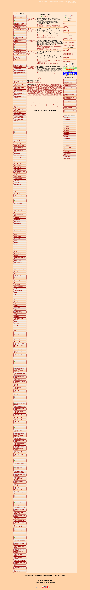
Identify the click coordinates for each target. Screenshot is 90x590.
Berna (38, 86)
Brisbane (43, 87)
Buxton (40, 88)
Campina (54, 88)
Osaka (28, 99)
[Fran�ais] (72, 17)
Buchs (50, 87)
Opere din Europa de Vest (68, 53)
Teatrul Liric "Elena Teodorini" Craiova (68, 83)
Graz (31, 93)
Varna (33, 106)
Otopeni (33, 99)
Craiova (36, 90)
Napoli (38, 98)
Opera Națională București (56, 35)
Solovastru (35, 104)
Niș (44, 98)
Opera (33, 10)
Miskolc (49, 97)
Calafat (51, 88)
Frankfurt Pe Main (30, 92)
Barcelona (36, 85)
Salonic (28, 102)
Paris (48, 99)
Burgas (30, 88)
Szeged (35, 105)
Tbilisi (55, 105)
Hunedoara (33, 94)
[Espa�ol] (70, 18)
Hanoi (44, 93)
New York (42, 98)
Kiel (31, 95)
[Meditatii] (70, 66)
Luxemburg (35, 96)
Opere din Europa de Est (68, 51)
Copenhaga (29, 90)
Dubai (57, 90)
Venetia (47, 106)
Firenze (55, 91)
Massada (32, 97)
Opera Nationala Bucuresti (69, 79)
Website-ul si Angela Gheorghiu (69, 42)
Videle (53, 106)
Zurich (42, 107)
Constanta (56, 89)
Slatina (60, 103)
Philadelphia (29, 100)
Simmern (52, 103)
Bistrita (43, 86)
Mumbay (28, 98)
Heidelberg (56, 93)
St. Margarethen (47, 104)
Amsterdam (41, 84)
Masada (28, 97)
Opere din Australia (67, 58)
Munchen (32, 98)
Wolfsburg (29, 107)
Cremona (40, 90)
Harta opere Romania (67, 31)
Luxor (38, 96)
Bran (61, 86)
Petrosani (56, 99)
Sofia (32, 104)
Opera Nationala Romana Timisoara (69, 95)
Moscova (61, 97)
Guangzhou (34, 93)
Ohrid (55, 98)
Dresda (54, 90)
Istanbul (46, 94)
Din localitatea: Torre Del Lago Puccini (44, 26)
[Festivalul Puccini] (45, 16)
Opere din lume (66, 50)
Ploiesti (44, 100)
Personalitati (52, 10)
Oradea (57, 98)
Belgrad (56, 85)
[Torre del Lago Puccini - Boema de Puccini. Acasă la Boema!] (32, 68)
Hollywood (29, 94)
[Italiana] (72, 15)
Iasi (36, 94)
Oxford (39, 99)
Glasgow (48, 92)
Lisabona (50, 95)
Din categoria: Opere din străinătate (44, 25)
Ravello (35, 101)
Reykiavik (48, 101)
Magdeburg (55, 96)
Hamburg (38, 93)
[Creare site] (72, 75)
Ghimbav (41, 92)
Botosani (55, 86)
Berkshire (32, 86)
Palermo (44, 99)
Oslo (31, 99)
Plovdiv (47, 100)
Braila (58, 86)
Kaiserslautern (59, 94)
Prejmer (57, 100)
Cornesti (33, 90)
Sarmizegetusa (57, 102)
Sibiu (42, 103)
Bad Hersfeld (56, 84)
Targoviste (43, 105)
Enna (45, 91)
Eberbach (33, 91)
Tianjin (61, 105)
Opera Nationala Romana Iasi (69, 92)
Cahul (46, 88)
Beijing (51, 85)
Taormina (39, 105)
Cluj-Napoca (47, 89)
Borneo (52, 86)
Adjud (38, 84)
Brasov (28, 87)
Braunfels (36, 87)
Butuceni (37, 88)
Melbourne (39, 97)
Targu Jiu (46, 105)
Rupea (54, 101)
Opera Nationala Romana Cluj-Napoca (69, 88)
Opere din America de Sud (68, 61)
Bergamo (29, 86)
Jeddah (51, 94)
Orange (60, 98)
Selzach (35, 103)
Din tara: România (56, 26)
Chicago (31, 89)
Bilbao (41, 86)
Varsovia (35, 106)
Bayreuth (47, 85)
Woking (61, 106)
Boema (46, 61)
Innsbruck (43, 94)
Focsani (58, 91)
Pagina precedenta (30, 82)
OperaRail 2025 (41, 47)
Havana (47, 93)
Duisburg (60, 90)
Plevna (41, 100)
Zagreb (39, 107)
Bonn (50, 86)
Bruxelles (47, 87)
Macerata (47, 96)
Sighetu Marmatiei (46, 103)
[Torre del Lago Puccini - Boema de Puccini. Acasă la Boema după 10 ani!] (32, 54)
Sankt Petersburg (43, 102)
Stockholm (57, 104)
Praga (54, 100)
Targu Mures (51, 105)
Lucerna (28, 96)
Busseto (33, 88)
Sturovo (60, 104)
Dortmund (51, 90)
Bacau (52, 84)
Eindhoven (41, 91)
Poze (43, 10)
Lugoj (31, 96)
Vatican (39, 106)
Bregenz (39, 87)
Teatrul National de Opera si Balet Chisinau (70, 105)
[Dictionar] (67, 75)
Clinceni (38, 89)
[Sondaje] (70, 70)
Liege (45, 95)
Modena (52, 97)
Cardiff (60, 88)
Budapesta (57, 87)
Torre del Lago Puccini (56, 25)
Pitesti (38, 100)
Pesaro (53, 99)
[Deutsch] (67, 17)
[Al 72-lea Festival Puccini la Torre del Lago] (32, 20)
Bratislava (32, 87)
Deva (46, 90)
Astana (47, 84)
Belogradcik (60, 85)
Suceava (28, 105)
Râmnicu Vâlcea (30, 101)
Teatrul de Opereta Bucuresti (68, 108)
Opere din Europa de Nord (68, 54)
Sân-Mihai (60, 101)
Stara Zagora (52, 104)
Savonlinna (31, 103)
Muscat (35, 98)
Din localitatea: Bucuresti (42, 37)
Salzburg (32, 102)
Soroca (38, 104)
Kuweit (36, 95)
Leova (43, 95)
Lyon (40, 96)
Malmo (58, 96)
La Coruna (39, 95)
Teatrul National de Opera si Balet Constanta (70, 98)
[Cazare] (74, 66)
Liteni (53, 95)
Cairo (48, 88)
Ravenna (38, 101)
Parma (50, 99)
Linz (47, 95)
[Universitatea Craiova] (70, 74)
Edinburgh (37, 91)
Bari (39, 85)
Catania (28, 89)
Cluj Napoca (42, 89)
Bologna (46, 86)
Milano (46, 97)
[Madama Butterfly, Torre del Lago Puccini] (32, 41)
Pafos (42, 99)
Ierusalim (39, 94)
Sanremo (48, 102)
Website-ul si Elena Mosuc (68, 43)
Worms (32, 107)
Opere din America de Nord (68, 60)
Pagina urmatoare (37, 82)
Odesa (52, 98)
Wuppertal (36, 107)
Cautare (64, 23)
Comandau (52, 89)
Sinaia (55, 103)
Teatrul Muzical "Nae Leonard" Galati (68, 101)
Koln (33, 95)
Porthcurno (51, 100)
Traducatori (65, 26)
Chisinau (35, 89)
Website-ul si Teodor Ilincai (68, 45)
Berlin (36, 86)
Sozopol (41, 104)
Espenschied (51, 91)
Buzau (43, 88)
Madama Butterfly (48, 47)
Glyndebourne (52, 92)
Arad (45, 84)
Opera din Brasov (67, 85)
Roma (52, 101)
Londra (55, 95)
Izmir (49, 94)
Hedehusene (51, 93)
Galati (35, 92)
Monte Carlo (56, 97)
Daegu (43, 90)
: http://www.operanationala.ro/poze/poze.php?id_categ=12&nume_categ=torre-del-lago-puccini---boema (48, 78)
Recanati (42, 101)
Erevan (47, 91)
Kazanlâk (29, 95)
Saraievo (52, 102)
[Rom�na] (67, 15)
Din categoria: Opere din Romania (43, 35)
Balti (33, 85)
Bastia (41, 85)
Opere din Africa (66, 56)
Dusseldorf (29, 91)
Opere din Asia (66, 57)
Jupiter (54, 94)
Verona (50, 106)
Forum (62, 10)
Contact (72, 10)
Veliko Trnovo (43, 106)
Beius (53, 85)
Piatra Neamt (34, 100)
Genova (38, 92)
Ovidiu (36, 99)
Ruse (57, 101)
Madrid (51, 96)
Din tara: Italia (55, 49)
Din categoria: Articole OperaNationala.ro (45, 46)
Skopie (58, 103)
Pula (60, 100)
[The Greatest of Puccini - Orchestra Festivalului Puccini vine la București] (32, 31)
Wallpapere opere (66, 49)
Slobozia (28, 104)
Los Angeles (59, 95)
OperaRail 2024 (57, 60)
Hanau (41, 93)
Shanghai (39, 103)
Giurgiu (45, 92)
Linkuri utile (65, 29)
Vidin (56, 106)
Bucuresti (53, 87)
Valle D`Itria (29, 106)
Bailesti (30, 85)
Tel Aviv (57, 105)
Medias (35, 97)
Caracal (57, 88)
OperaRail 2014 (57, 73)
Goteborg (57, 92)
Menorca (43, 97)
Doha (48, 90)
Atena (50, 84)
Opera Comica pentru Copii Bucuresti (69, 111)
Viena (58, 106)
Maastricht (44, 96)
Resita (45, 101)
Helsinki (59, 93)
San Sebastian (36, 102)
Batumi (44, 85)
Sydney (32, 105)
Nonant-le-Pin (48, 98)
